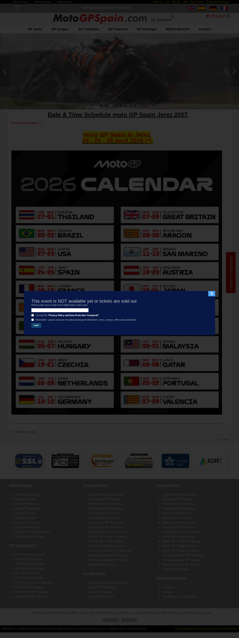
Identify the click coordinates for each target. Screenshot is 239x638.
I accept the (67, 315)
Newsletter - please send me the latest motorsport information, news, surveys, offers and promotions (86, 320)
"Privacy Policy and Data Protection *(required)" (73, 315)
